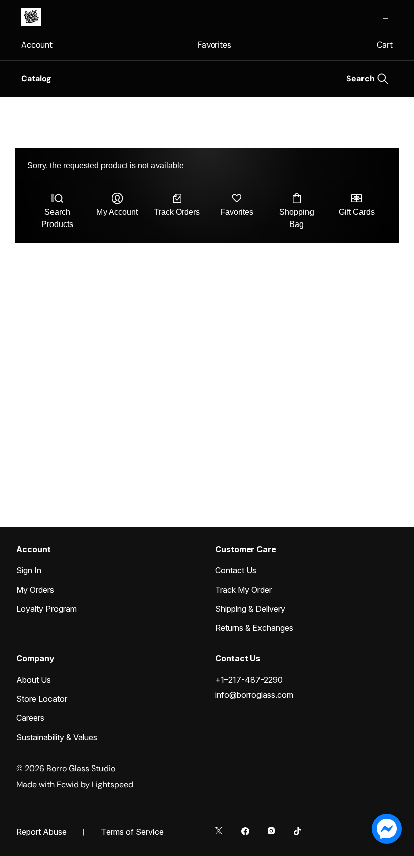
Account (36, 44)
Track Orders (177, 212)
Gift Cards (357, 212)
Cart (385, 44)
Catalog (36, 78)
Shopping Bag (296, 218)
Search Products (57, 218)
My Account (117, 212)
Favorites (214, 44)
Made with (74, 784)
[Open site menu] (387, 17)
